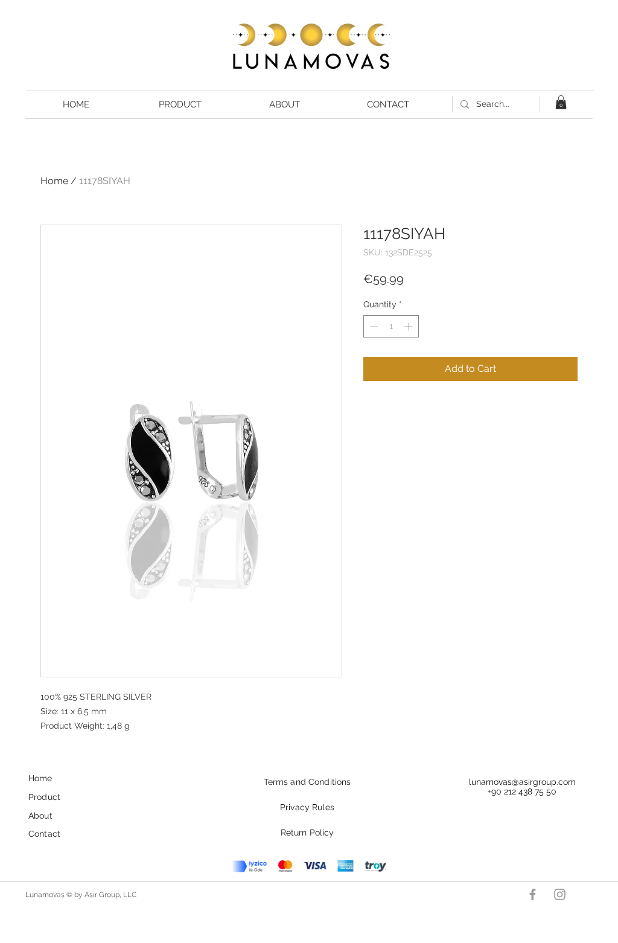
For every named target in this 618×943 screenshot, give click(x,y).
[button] (561, 102)
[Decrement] (372, 326)
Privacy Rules (307, 807)
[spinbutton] (391, 326)
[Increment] (409, 326)
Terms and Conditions (307, 782)
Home (54, 181)
